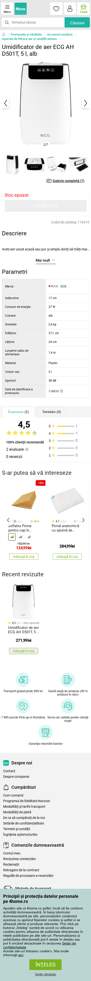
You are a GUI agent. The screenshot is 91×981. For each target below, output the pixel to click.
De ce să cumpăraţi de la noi (24, 818)
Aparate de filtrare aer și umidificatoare (29, 39)
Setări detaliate (45, 974)
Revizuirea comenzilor (19, 859)
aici (20, 955)
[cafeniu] (20, 536)
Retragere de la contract (21, 870)
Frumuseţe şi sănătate (26, 34)
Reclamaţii (11, 864)
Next (83, 520)
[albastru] (28, 536)
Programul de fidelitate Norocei (26, 801)
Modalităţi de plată (17, 812)
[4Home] (5, 34)
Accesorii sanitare (60, 34)
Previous (8, 520)
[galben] (11, 536)
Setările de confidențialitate (23, 823)
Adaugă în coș (45, 205)
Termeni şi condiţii (16, 829)
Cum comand (13, 795)
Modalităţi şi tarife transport (24, 806)
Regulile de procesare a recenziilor (28, 876)
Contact (9, 771)
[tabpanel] (45, 103)
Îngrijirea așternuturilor (20, 834)
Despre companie (16, 777)
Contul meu (11, 853)
